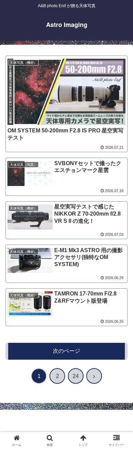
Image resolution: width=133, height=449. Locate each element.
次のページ (66, 351)
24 (76, 376)
